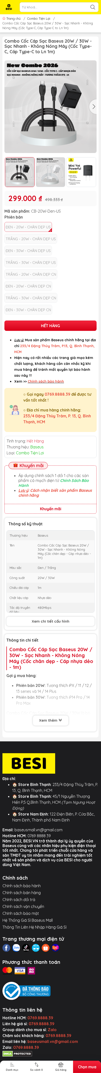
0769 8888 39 (39, 835)
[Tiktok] (26, 948)
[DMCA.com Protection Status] (17, 1053)
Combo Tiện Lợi (38, 18)
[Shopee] (46, 948)
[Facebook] (6, 948)
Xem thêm (48, 720)
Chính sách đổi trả (18, 899)
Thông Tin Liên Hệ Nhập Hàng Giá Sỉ (34, 927)
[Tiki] (36, 948)
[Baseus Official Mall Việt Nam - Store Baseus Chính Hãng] (9, 7)
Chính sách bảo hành (21, 885)
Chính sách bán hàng (21, 892)
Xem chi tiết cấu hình (50, 621)
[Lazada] (55, 948)
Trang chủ (13, 18)
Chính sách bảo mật (20, 913)
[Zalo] (16, 948)
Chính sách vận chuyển (23, 906)
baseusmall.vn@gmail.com (38, 829)
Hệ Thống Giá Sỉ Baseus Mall (27, 920)
